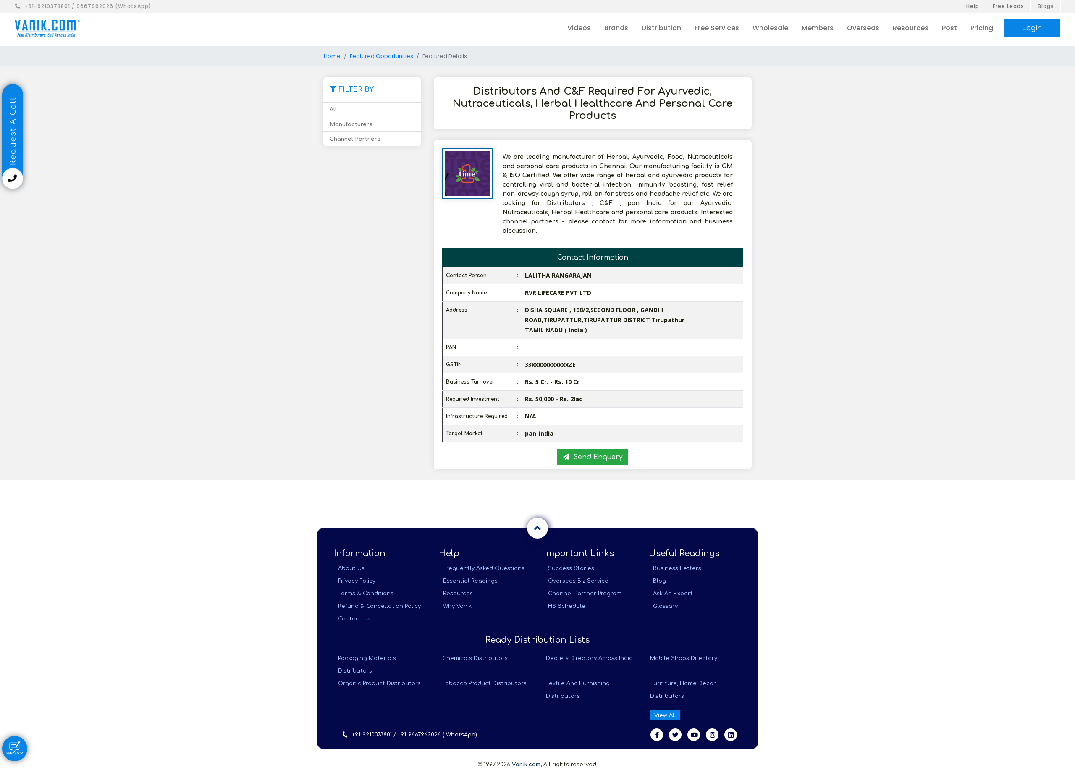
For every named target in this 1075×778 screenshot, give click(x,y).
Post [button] (949, 28)
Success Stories (571, 568)
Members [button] (818, 28)
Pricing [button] (981, 28)
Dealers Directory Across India (589, 658)
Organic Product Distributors (379, 683)
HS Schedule (566, 606)
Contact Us (354, 619)
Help (972, 6)
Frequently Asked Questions (483, 568)
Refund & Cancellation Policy (379, 606)
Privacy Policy (356, 581)
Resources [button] (910, 28)
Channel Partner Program (584, 594)
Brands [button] (616, 28)
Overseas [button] (863, 28)
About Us (351, 568)
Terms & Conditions (365, 594)
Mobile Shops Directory (683, 658)
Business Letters (677, 568)
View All (665, 715)
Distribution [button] (661, 28)
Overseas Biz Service (578, 581)
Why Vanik (457, 606)
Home (332, 56)
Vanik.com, (527, 764)
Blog (659, 581)
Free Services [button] (717, 28)
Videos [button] (579, 28)
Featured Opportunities (381, 56)
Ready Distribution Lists (537, 640)
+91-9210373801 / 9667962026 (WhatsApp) (88, 6)
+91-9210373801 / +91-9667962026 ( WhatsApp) (414, 735)
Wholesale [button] (770, 28)
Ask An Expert (673, 594)
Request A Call (13, 132)
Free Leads (1008, 6)
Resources (458, 594)
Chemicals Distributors (475, 658)
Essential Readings (470, 581)
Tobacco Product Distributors (484, 683)
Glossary (665, 606)
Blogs (1046, 6)
